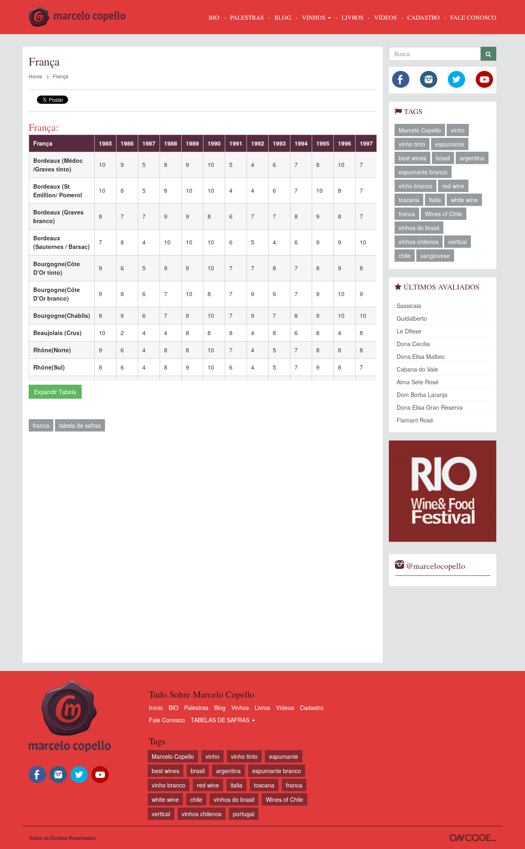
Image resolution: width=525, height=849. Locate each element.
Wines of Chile (443, 214)
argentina (472, 158)
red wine (453, 186)
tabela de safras (80, 425)
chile (405, 255)
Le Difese (409, 331)
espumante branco (423, 172)
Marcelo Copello (420, 130)
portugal (243, 814)
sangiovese (435, 255)
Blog (220, 707)
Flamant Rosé (415, 420)
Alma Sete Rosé (417, 382)
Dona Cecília (413, 344)
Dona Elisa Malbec (421, 356)
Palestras (247, 17)
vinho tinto (412, 144)
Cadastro (312, 707)
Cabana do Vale (417, 369)
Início (156, 707)
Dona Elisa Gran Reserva (430, 407)
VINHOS (314, 17)
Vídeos (285, 707)
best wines (412, 158)
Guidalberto (412, 318)
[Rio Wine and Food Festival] (443, 491)
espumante (449, 144)
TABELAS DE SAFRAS (221, 720)
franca (41, 425)
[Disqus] (203, 550)
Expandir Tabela (55, 392)
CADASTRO (423, 17)
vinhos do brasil (419, 228)
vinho (458, 130)
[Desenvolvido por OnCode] (473, 837)
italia (435, 200)
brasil (443, 158)
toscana (409, 200)
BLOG (282, 17)
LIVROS (352, 17)
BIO (214, 17)
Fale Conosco (167, 720)
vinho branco (415, 186)
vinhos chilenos (418, 241)
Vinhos (240, 707)
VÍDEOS (385, 17)
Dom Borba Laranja (422, 394)
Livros (262, 707)
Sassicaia (409, 305)
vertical (457, 241)
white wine (464, 200)
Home (35, 76)
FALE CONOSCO (473, 17)
